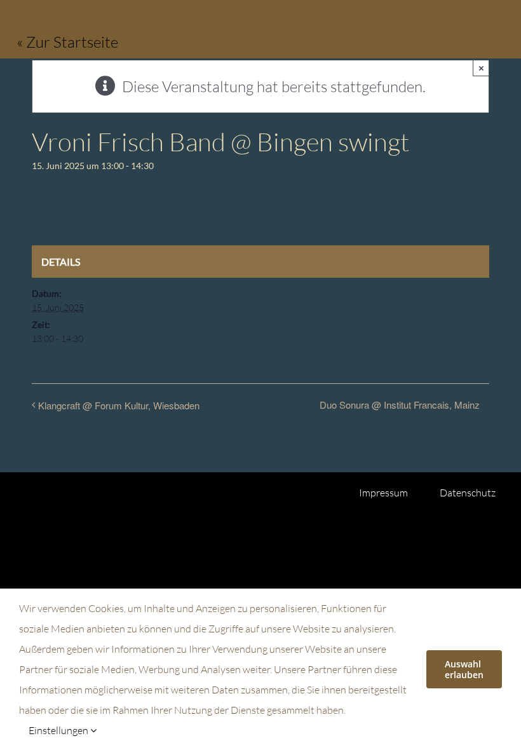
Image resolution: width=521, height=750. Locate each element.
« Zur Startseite (67, 41)
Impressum (383, 492)
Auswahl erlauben (464, 669)
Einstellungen (59, 730)
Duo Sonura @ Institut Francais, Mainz (400, 404)
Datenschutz (468, 492)
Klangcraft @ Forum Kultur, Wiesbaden (119, 405)
